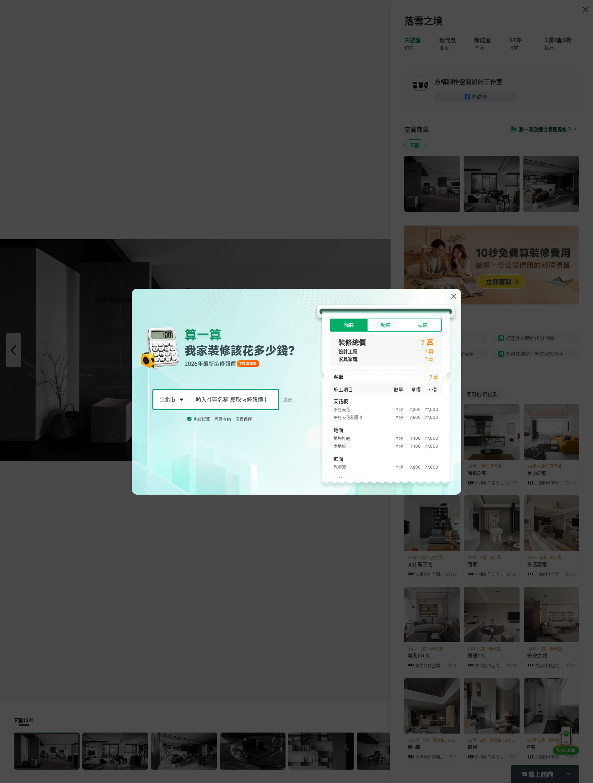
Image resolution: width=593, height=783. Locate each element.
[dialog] (296, 392)
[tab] (349, 325)
